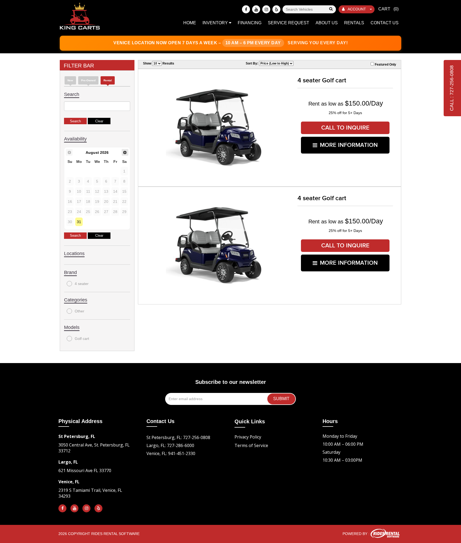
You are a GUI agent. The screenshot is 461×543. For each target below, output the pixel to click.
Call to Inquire (345, 127)
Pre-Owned (88, 80)
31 (79, 222)
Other (79, 311)
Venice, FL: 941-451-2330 (170, 453)
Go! (330, 9)
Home (189, 23)
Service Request (288, 23)
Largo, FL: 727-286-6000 (170, 445)
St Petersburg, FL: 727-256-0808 (178, 437)
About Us (327, 23)
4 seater (82, 283)
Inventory (215, 23)
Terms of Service (251, 445)
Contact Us (385, 23)
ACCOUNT (357, 9)
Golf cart (82, 338)
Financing (249, 23)
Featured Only (385, 64)
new (70, 80)
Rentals (354, 23)
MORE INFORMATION (349, 145)
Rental (108, 80)
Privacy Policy (248, 437)
